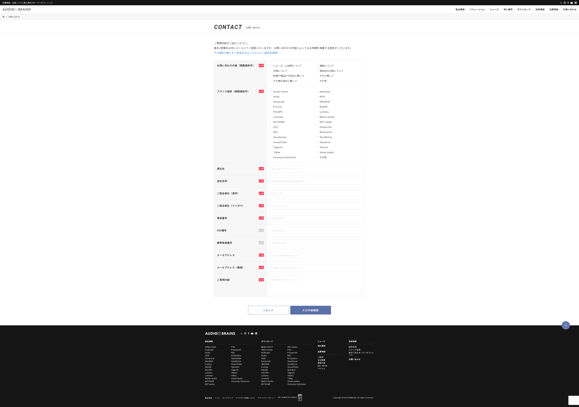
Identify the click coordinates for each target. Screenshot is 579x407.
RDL (233, 352)
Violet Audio (237, 378)
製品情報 (460, 9)
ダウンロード (524, 9)
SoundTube (236, 364)
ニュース (494, 9)
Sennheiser (236, 358)
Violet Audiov (294, 381)
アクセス (321, 368)
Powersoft (236, 349)
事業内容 (321, 363)
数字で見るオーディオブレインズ (361, 353)
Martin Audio (211, 378)
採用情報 (540, 9)
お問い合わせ (570, 9)
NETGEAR (209, 381)
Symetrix (235, 367)
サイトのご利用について (245, 398)
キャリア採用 (354, 349)
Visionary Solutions (240, 381)
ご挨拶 (321, 357)
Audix (207, 352)
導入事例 (508, 9)
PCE (233, 347)
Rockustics (236, 355)
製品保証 (208, 398)
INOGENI (209, 361)
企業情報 (553, 9)
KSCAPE (208, 369)
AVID (207, 355)
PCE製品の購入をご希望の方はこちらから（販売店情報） (247, 53)
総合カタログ (267, 347)
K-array (208, 364)
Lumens (208, 372)
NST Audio (210, 384)
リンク (217, 398)
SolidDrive (236, 361)
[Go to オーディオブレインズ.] (3, 16)
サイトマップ (227, 398)
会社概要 (321, 360)
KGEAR (208, 367)
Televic (234, 372)
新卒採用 (352, 347)
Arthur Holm (210, 347)
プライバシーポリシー (266, 398)
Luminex (209, 375)
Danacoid (209, 358)
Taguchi (235, 369)
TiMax (234, 375)
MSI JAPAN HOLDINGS (287, 397)
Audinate (209, 349)
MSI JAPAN (322, 365)
